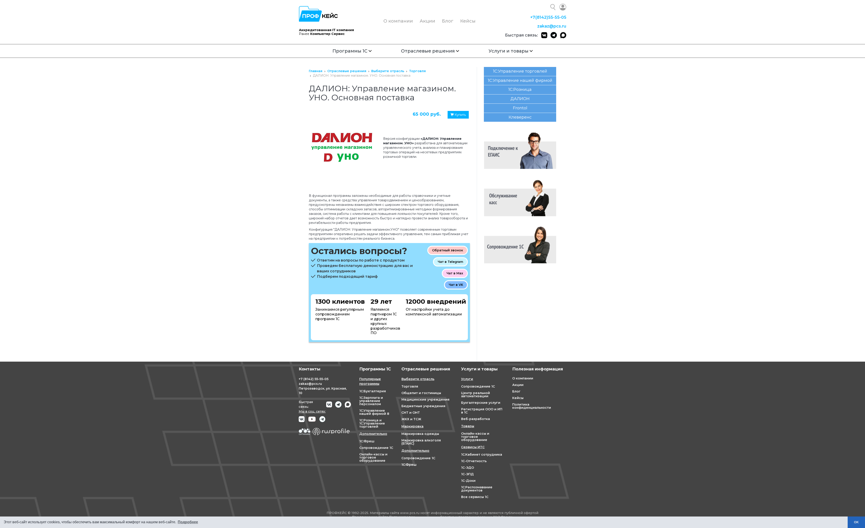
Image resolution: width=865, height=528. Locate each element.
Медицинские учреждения (425, 399)
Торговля (409, 386)
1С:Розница (520, 89)
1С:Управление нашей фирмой (520, 80)
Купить (460, 115)
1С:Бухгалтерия (372, 391)
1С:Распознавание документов (476, 489)
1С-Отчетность (474, 461)
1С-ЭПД (467, 474)
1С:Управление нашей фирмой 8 (374, 412)
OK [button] (856, 522)
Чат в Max (454, 273)
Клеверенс (520, 117)
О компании (398, 21)
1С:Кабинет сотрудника (481, 454)
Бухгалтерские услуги (480, 402)
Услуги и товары (508, 51)
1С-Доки (468, 480)
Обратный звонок (447, 250)
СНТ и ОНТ (410, 412)
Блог (447, 21)
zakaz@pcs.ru (551, 26)
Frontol (520, 108)
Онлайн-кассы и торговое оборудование (373, 457)
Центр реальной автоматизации (475, 394)
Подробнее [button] (188, 522)
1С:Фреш (366, 441)
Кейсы (468, 21)
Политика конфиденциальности (531, 406)
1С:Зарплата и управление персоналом (371, 401)
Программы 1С (349, 51)
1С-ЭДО (467, 467)
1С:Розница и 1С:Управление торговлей (372, 423)
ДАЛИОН (520, 98)
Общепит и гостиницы (421, 393)
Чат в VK (456, 285)
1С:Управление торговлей (520, 71)
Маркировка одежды (420, 433)
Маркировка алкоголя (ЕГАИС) (421, 442)
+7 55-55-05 (548, 17)
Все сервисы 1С (474, 496)
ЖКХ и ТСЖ (411, 419)
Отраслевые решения (428, 51)
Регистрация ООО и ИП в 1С (481, 411)
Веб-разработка (475, 418)
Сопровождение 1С (376, 447)
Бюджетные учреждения (423, 406)
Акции (427, 21)
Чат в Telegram (450, 262)
